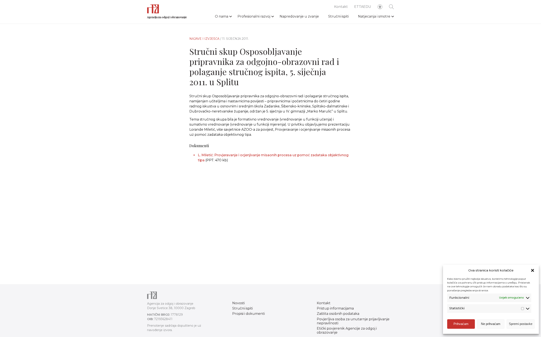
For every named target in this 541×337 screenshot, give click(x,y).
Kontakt (341, 7)
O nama (221, 16)
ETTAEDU (362, 7)
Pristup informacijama (335, 308)
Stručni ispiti (338, 16)
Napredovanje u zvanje (299, 16)
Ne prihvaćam (490, 324)
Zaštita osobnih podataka (338, 314)
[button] (532, 270)
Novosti (238, 303)
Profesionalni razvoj (254, 16)
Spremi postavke (520, 324)
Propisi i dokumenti (248, 314)
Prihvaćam (461, 324)
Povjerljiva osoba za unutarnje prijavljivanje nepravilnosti (353, 321)
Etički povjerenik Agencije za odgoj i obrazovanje (347, 330)
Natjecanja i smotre (374, 16)
